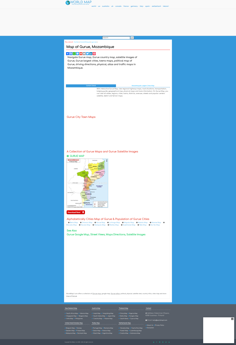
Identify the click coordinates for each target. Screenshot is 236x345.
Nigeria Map (133, 313)
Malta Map (123, 316)
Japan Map (111, 316)
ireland (165, 6)
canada (118, 6)
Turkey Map (96, 323)
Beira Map (74, 222)
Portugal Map (97, 328)
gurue (94, 42)
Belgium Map (70, 328)
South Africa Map (72, 313)
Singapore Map (71, 316)
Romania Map (108, 328)
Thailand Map (123, 308)
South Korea (124, 318)
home (76, 42)
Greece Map (106, 330)
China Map (123, 313)
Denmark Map (82, 333)
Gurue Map (100, 222)
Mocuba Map (71, 225)
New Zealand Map (71, 308)
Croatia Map (124, 333)
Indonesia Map (135, 333)
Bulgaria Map (83, 316)
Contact (148, 308)
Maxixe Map (156, 222)
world (94, 6)
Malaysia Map (70, 333)
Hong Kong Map (108, 313)
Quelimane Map (129, 225)
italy (141, 6)
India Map (69, 318)
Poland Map (108, 318)
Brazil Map (96, 333)
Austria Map (96, 308)
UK (112, 6)
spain (147, 6)
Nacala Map (85, 225)
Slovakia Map (124, 328)
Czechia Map (97, 318)
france (126, 6)
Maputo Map (129, 222)
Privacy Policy (159, 325)
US (99, 6)
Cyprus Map (134, 318)
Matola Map (143, 222)
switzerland (156, 6)
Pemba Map (114, 225)
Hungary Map (133, 316)
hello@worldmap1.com (159, 320)
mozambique (85, 42)
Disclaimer (150, 327)
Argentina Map (107, 333)
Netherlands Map (125, 323)
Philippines (79, 318)
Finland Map (81, 330)
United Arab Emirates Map (74, 323)
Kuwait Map (124, 330)
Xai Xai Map (155, 225)
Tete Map (142, 225)
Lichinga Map (114, 222)
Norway (79, 328)
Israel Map (96, 313)
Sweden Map (70, 330)
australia (105, 6)
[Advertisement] (118, 21)
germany (134, 6)
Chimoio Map (87, 222)
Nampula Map (99, 225)
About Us (150, 325)
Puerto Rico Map (137, 328)
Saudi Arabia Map (99, 316)
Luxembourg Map (136, 330)
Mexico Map (84, 313)
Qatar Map (96, 330)
